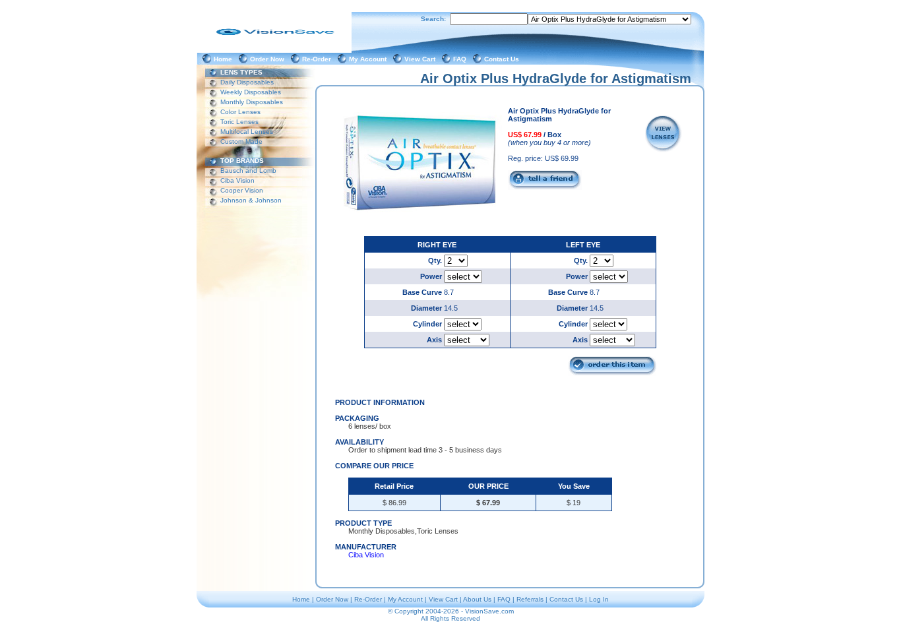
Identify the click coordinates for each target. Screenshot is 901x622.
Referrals (530, 599)
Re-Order (318, 59)
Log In (599, 599)
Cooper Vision (241, 190)
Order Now (269, 59)
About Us (477, 599)
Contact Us (503, 59)
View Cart (421, 59)
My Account (369, 59)
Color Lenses (240, 111)
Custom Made (241, 141)
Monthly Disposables (251, 102)
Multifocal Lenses (246, 131)
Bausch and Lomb (248, 170)
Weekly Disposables (250, 92)
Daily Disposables (247, 82)
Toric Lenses (239, 121)
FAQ (461, 59)
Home (225, 59)
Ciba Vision (237, 180)
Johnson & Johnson (251, 200)
